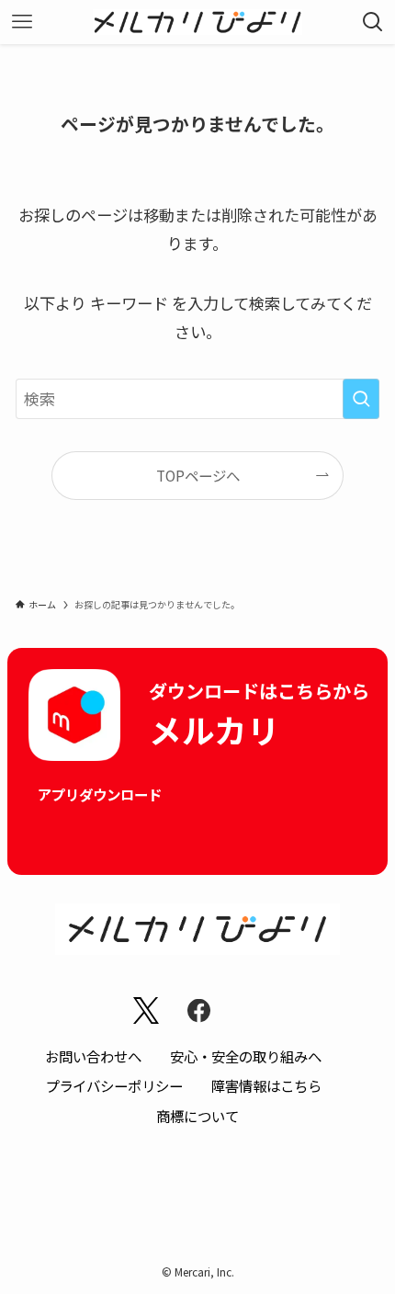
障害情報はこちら (266, 1085)
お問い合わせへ (93, 1056)
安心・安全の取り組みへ (246, 1056)
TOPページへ (198, 475)
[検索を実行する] (361, 399)
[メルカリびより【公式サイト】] (198, 22)
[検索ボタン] (373, 22)
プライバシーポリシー (114, 1085)
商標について (197, 1116)
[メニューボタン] (22, 22)
